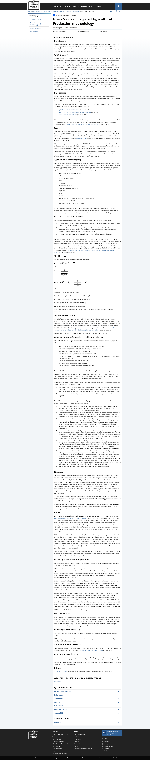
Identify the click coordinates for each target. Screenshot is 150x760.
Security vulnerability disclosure (83, 749)
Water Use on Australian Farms (68, 115)
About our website (79, 734)
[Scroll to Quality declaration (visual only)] (76, 688)
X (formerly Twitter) (109, 746)
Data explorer (56, 746)
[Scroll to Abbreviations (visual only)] (71, 719)
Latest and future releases (60, 734)
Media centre (77, 739)
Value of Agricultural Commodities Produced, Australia (75, 112)
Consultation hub (79, 744)
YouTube (106, 751)
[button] (118, 6)
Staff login (114, 758)
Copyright (55, 758)
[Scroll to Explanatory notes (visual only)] (75, 38)
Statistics (57, 6)
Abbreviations (34, 32)
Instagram (107, 744)
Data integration (57, 749)
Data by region (56, 739)
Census (67, 6)
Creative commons (38, 758)
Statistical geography (58, 741)
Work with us (77, 737)
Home (30, 11)
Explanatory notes (35, 19)
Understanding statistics (59, 753)
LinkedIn (106, 749)
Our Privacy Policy (61, 672)
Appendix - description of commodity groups (37, 24)
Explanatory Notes (81, 138)
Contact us (77, 746)
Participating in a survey (83, 6)
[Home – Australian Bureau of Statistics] (33, 735)
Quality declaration (35, 28)
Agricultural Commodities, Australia (69, 110)
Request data (56, 751)
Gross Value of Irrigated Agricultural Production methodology (62, 11)
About (99, 6)
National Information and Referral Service (91, 650)
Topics (54, 737)
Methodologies (37, 11)
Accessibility (99, 758)
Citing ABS (77, 741)
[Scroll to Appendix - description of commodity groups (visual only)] (102, 678)
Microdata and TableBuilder (60, 744)
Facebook (107, 741)
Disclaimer (70, 758)
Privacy (84, 758)
